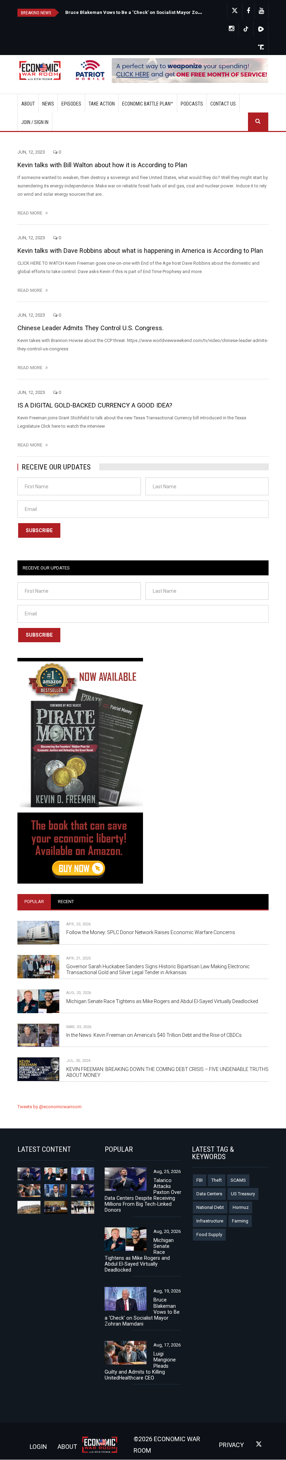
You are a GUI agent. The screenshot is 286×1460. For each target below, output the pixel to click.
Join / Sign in (34, 122)
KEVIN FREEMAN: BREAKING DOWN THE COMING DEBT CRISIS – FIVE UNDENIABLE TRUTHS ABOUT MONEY (167, 1072)
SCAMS (238, 1180)
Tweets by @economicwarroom (49, 1106)
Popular (34, 901)
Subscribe (39, 530)
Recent (66, 901)
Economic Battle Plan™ (147, 104)
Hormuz (241, 1207)
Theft (216, 1180)
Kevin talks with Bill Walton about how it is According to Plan (102, 165)
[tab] (34, 901)
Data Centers (209, 1193)
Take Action (102, 104)
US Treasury (243, 1193)
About (28, 104)
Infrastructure (209, 1221)
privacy (231, 1445)
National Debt (210, 1207)
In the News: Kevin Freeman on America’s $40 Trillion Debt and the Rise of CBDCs (154, 1035)
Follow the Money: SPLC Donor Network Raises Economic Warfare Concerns (150, 932)
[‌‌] (248, 11)
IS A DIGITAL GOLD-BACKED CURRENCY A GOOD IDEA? (94, 405)
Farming (240, 1221)
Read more (31, 213)
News (48, 104)
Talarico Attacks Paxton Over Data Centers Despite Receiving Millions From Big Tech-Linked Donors (175, 12)
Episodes (71, 104)
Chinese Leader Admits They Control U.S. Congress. (90, 328)
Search (258, 121)
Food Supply (209, 1234)
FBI (199, 1180)
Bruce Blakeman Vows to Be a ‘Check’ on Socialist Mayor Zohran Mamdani (142, 1312)
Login (38, 1446)
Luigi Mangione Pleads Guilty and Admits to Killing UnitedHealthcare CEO (140, 1366)
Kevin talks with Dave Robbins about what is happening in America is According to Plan (140, 250)
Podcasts (192, 104)
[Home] (42, 70)
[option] (134, 11)
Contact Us (223, 104)
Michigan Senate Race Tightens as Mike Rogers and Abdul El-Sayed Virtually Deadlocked (162, 1001)
